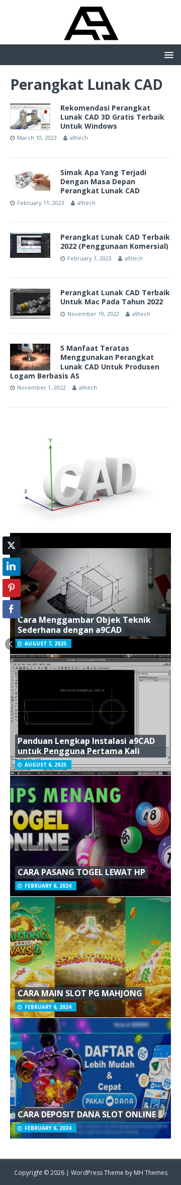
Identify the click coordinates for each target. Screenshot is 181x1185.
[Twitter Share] (12, 545)
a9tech (79, 137)
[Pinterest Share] (12, 588)
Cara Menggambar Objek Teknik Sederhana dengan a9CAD (84, 625)
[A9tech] (90, 38)
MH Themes (150, 1172)
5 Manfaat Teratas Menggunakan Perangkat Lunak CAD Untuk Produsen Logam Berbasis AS (84, 362)
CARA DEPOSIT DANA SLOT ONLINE (87, 1114)
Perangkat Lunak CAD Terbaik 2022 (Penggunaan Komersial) (115, 241)
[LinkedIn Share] (12, 567)
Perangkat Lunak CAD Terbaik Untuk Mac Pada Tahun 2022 (115, 297)
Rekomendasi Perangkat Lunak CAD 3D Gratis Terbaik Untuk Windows (112, 117)
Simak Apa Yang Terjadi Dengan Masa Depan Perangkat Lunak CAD (103, 181)
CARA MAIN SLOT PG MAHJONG (80, 993)
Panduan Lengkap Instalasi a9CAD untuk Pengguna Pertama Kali (86, 746)
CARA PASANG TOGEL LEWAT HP (81, 872)
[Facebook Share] (12, 609)
